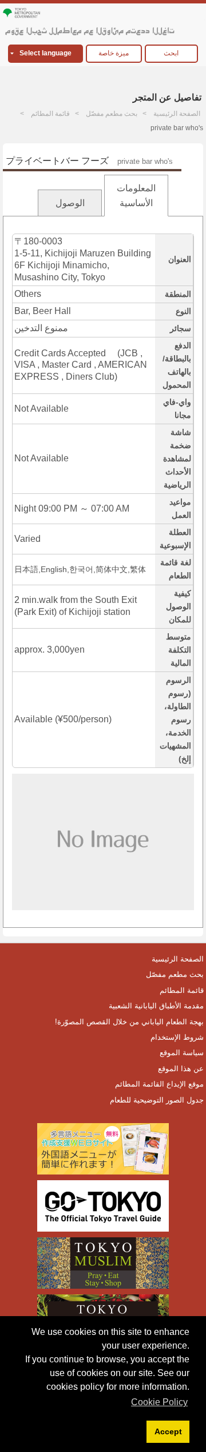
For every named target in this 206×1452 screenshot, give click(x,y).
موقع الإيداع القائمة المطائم (159, 1084)
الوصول (70, 203)
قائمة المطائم (50, 114)
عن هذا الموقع (181, 1068)
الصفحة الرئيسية (176, 114)
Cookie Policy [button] (159, 1402)
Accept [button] (168, 1431)
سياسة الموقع (182, 1052)
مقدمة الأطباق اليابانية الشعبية (156, 1005)
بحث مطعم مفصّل (111, 114)
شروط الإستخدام (177, 1037)
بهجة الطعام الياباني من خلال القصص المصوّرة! (129, 1021)
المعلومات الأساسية (136, 195)
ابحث (171, 53)
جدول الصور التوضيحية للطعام (157, 1100)
